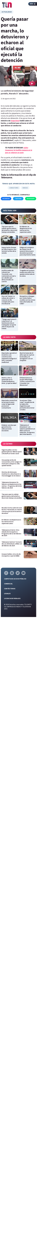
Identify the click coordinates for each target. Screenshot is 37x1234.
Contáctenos (9, 589)
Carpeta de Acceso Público (15, 579)
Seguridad (15, 120)
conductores (13, 188)
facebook (6, 198)
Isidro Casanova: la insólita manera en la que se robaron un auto (18, 150)
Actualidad (7, 12)
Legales (7, 593)
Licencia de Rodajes (12, 598)
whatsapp (31, 198)
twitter (18, 198)
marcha (25, 188)
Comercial (8, 584)
